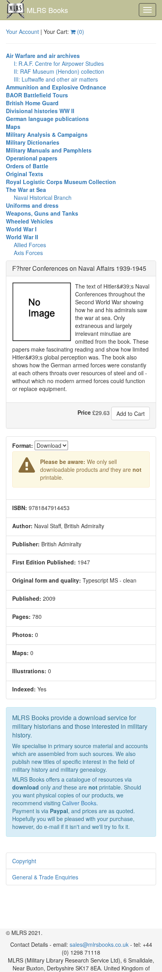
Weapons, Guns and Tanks (42, 213)
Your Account (22, 31)
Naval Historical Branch (43, 197)
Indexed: (24, 689)
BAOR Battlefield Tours (37, 95)
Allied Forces (30, 245)
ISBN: (19, 508)
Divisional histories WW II (40, 111)
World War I (21, 229)
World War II (22, 237)
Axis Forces (28, 253)
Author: (22, 526)
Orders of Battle (27, 166)
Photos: (22, 635)
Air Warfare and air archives (43, 56)
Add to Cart (130, 413)
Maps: (20, 653)
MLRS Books (47, 10)
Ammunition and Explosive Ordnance (56, 87)
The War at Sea (26, 190)
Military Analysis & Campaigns (47, 134)
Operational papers (31, 158)
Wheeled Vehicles (29, 221)
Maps (13, 126)
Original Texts (24, 174)
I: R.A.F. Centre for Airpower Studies (59, 63)
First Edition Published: (44, 562)
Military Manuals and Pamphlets (49, 150)
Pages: (21, 616)
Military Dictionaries (32, 142)
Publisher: (26, 544)
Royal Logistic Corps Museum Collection (61, 182)
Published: (26, 598)
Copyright (24, 861)
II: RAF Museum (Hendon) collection (59, 71)
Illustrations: (29, 671)
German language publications (47, 119)
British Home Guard (32, 103)
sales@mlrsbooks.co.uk (99, 944)
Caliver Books (79, 803)
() (79, 31)
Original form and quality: (46, 580)
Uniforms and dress (32, 205)
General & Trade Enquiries (45, 877)
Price (84, 412)
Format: (22, 445)
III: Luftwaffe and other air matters (56, 79)
